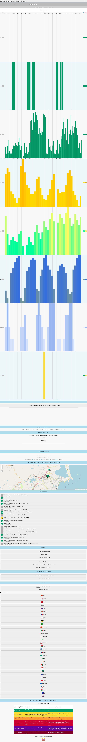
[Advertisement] (35, 416)
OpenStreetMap (80, 488)
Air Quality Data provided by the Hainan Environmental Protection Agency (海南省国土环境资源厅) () (43, 429)
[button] (49, 470)
